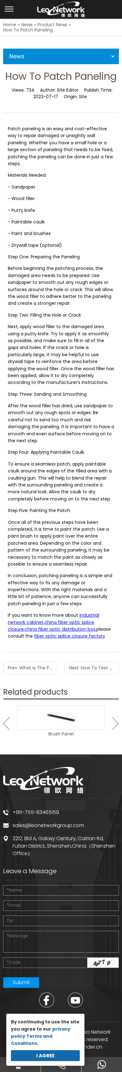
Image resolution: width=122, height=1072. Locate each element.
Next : (94, 668)
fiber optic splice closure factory (69, 636)
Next (115, 723)
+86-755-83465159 (36, 812)
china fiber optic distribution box (60, 629)
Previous (6, 723)
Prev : (33, 668)
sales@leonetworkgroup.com (48, 825)
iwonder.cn (88, 1046)
